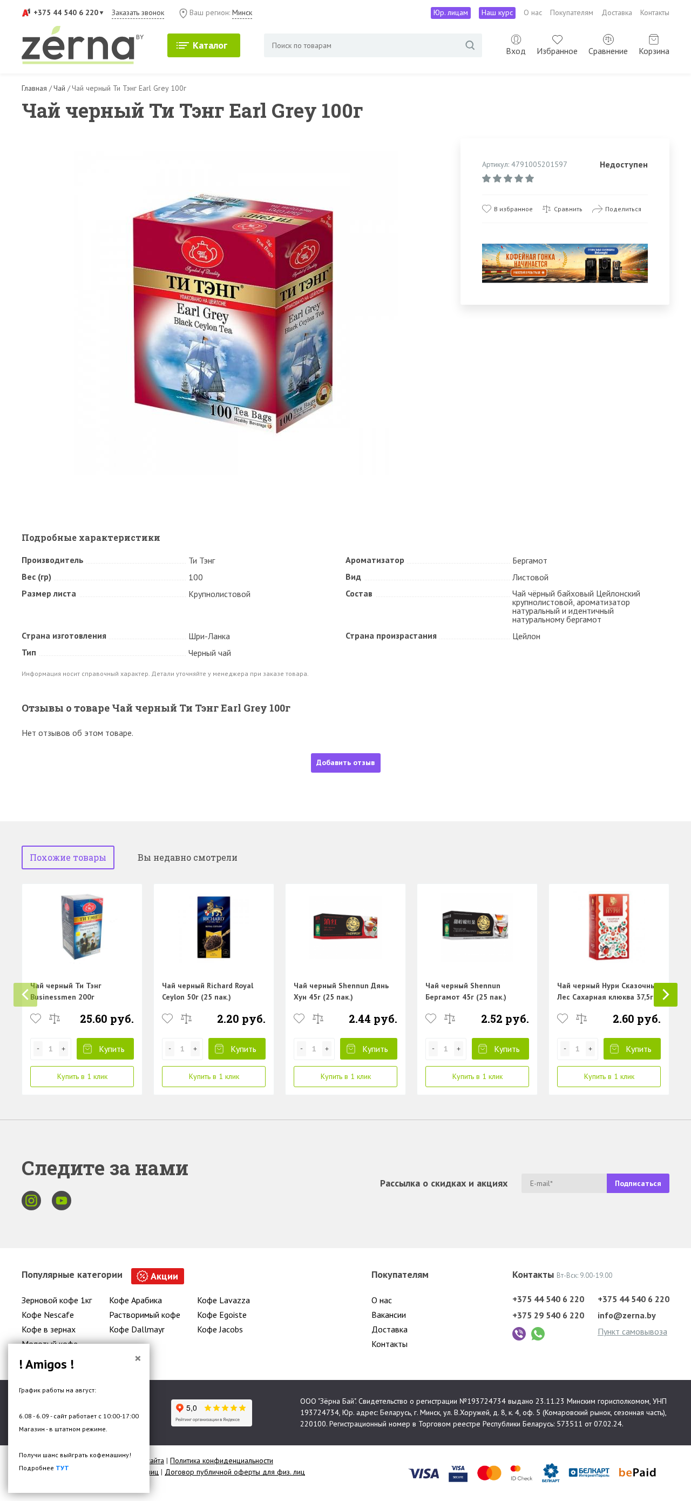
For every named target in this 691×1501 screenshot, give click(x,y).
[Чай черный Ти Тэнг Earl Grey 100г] (236, 314)
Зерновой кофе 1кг (57, 1300)
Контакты (654, 12)
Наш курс (497, 12)
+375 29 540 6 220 (548, 1315)
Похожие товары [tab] (68, 857)
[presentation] (25, 995)
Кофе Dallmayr (137, 1329)
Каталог (210, 45)
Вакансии (388, 1314)
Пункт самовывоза (632, 1331)
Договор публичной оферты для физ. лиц (235, 1472)
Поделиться (623, 209)
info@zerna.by (627, 1315)
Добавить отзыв (345, 762)
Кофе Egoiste (222, 1314)
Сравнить (568, 209)
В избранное (513, 209)
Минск (242, 12)
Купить (112, 1048)
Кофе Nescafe (48, 1314)
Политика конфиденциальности (221, 1460)
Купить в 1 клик (82, 1076)
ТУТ (62, 1468)
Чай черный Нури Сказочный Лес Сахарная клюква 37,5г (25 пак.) (608, 997)
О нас (533, 12)
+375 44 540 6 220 (65, 12)
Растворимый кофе (144, 1314)
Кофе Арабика (135, 1300)
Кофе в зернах (49, 1329)
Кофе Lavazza (223, 1300)
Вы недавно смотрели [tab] (188, 857)
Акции (164, 1276)
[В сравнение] (54, 1018)
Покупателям (571, 12)
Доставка (616, 12)
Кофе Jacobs (220, 1329)
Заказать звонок (138, 12)
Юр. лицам (450, 12)
